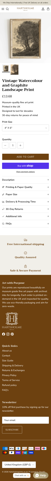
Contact (6, 355)
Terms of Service (11, 380)
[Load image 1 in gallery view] (25, 37)
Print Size (7, 121)
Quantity (6, 139)
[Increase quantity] (20, 145)
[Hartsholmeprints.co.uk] (25, 9)
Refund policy (9, 385)
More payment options (25, 172)
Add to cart (26, 156)
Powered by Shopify (37, 472)
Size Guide (7, 360)
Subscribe (12, 429)
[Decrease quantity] (5, 145)
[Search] (9, 9)
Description (8, 179)
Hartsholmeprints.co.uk (18, 472)
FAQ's (5, 390)
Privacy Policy (9, 375)
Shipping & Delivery (12, 365)
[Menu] (3, 9)
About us (7, 350)
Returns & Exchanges (13, 370)
